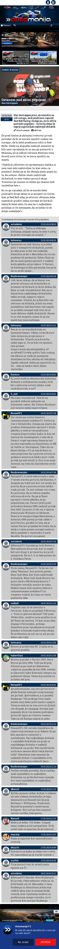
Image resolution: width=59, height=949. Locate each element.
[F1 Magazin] (15, 7)
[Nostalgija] (51, 7)
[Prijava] (48, 2)
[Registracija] (53, 2)
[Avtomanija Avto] (7, 7)
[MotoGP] (36, 7)
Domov (7, 25)
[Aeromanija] (43, 7)
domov (5, 70)
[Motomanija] (31, 7)
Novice (15, 70)
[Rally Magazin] (23, 7)
